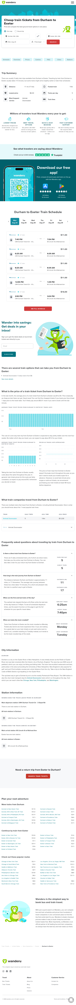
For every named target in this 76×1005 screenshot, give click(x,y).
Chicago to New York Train (10, 861)
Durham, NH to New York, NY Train (12, 812)
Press (28, 987)
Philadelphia (41, 680)
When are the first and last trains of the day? (19, 598)
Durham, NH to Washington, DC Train (13, 820)
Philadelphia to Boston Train (10, 872)
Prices (27, 59)
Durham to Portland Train (48, 823)
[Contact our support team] (71, 1000)
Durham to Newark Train (47, 809)
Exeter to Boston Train (47, 843)
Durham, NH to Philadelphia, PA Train (13, 814)
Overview (17, 59)
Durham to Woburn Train (47, 820)
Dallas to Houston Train (47, 870)
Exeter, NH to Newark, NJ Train (11, 838)
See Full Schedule (38, 309)
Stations (70, 59)
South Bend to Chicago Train (10, 884)
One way (9, 31)
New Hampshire (28, 946)
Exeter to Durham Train (9, 841)
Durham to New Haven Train (10, 809)
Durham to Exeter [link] (47, 946)
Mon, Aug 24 (12, 42)
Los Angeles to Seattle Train (10, 878)
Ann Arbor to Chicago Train (10, 875)
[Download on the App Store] (45, 186)
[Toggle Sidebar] (72, 2)
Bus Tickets (6, 981)
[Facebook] (7, 971)
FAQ (48, 59)
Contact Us (54, 981)
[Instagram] (3, 971)
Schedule (6, 59)
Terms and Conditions (60, 999)
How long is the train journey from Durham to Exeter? (22, 575)
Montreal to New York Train (10, 881)
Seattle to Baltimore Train (9, 867)
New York (33, 680)
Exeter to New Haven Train (10, 846)
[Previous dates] (8, 221)
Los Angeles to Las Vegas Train (50, 875)
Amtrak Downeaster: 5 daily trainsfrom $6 (17, 376)
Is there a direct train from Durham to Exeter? (19, 553)
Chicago (26, 680)
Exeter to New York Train (9, 835)
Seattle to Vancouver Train (48, 881)
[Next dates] (68, 221)
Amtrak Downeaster (10, 518)
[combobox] (16, 36)
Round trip (20, 31)
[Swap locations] (38, 36)
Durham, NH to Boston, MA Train (50, 814)
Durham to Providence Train (48, 817)
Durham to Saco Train (47, 812)
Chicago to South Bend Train (10, 864)
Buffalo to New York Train (48, 872)
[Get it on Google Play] (62, 186)
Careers (29, 991)
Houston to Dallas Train (47, 878)
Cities (59, 59)
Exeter (37, 946)
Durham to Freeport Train (9, 817)
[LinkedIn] (10, 971)
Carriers (38, 59)
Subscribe (8, 354)
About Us (30, 981)
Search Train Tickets (38, 776)
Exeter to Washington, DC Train (11, 843)
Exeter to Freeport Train (47, 841)
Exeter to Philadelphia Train (48, 838)
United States (16, 946)
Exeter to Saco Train (46, 846)
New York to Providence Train (49, 884)
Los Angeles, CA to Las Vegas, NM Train (52, 861)
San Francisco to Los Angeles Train (51, 867)
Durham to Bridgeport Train (10, 823)
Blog (28, 984)
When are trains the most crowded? (15, 620)
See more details (7, 379)
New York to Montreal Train (48, 864)
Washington (54, 680)
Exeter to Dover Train (46, 835)
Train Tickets (5, 946)
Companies (54, 984)
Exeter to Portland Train (9, 849)
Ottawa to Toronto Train (9, 870)
